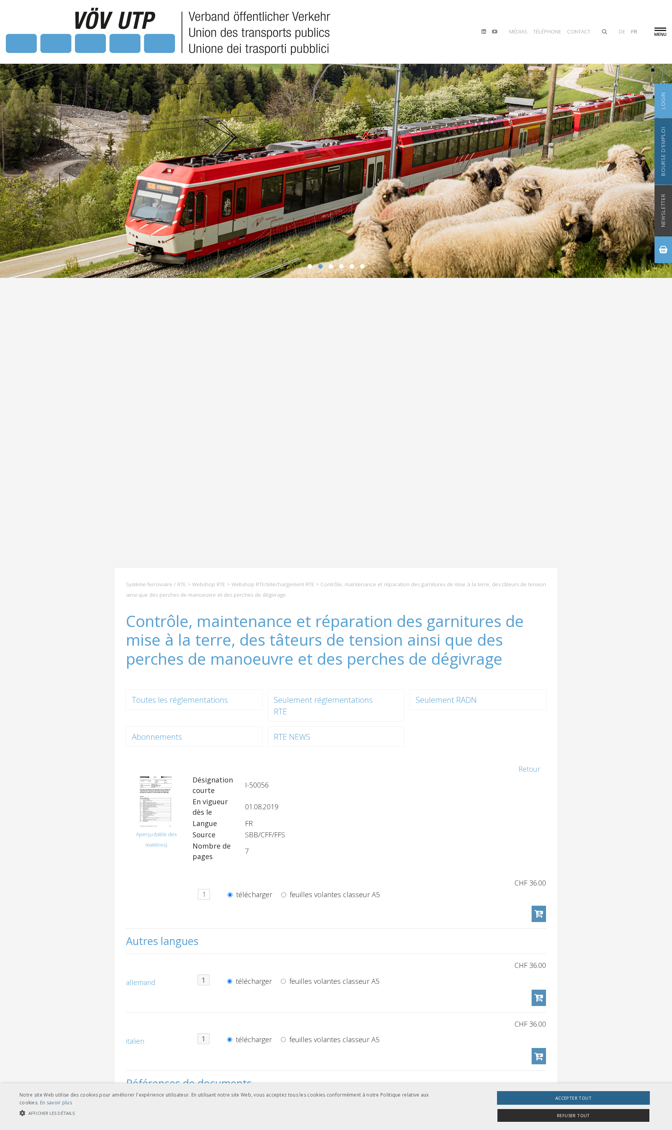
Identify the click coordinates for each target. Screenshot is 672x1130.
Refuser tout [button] (573, 1115)
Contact (578, 31)
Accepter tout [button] (573, 1098)
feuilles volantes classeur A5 (334, 894)
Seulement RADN (446, 699)
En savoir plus (56, 1102)
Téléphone (547, 31)
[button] (225, 1113)
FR (634, 31)
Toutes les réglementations (180, 699)
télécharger (253, 894)
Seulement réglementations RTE (323, 705)
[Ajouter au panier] (539, 914)
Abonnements (157, 736)
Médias (518, 31)
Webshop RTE (208, 584)
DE (622, 31)
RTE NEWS (292, 736)
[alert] (336, 1106)
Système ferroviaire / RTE (156, 584)
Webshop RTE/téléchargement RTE (272, 584)
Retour (529, 769)
